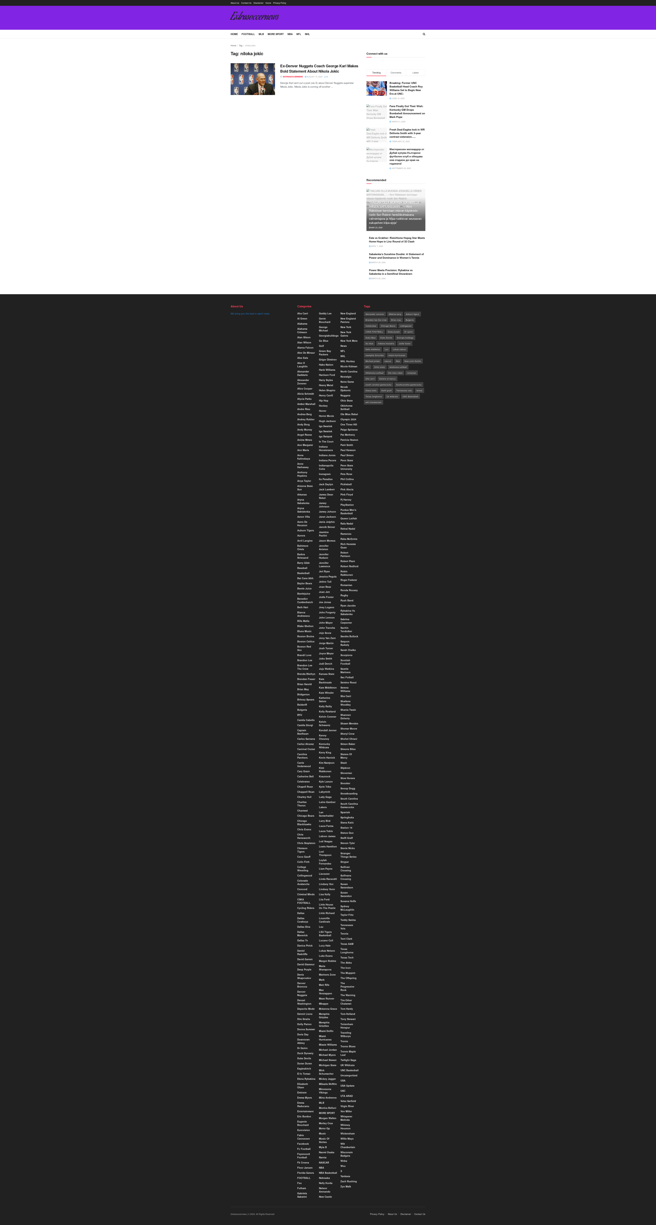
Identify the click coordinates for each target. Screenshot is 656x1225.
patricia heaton (349, 439)
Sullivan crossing (345, 868)
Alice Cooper (304, 388)
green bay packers (325, 352)
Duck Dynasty (305, 1053)
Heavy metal (326, 385)
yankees (345, 1176)
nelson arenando (324, 1189)
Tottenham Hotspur (346, 1025)
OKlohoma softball (375, 372)
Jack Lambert (327, 489)
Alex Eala (302, 357)
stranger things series (348, 855)
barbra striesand (302, 556)
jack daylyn (326, 484)
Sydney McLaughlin (347, 907)
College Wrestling (302, 868)
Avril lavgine (305, 540)
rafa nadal (346, 523)
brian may (303, 689)
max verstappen (325, 991)
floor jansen (305, 1167)
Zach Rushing (348, 1181)
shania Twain (348, 709)
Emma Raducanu (303, 1104)
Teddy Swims (348, 920)
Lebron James (327, 836)
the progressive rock (347, 986)
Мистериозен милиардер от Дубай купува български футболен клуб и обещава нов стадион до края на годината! (407, 156)
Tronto (344, 1041)
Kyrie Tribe (325, 786)
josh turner (326, 648)
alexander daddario (303, 373)
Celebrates (303, 781)
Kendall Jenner (328, 730)
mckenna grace (328, 1008)
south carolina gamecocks (379, 384)
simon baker (347, 744)
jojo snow (325, 633)
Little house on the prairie (327, 906)
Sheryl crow (347, 733)
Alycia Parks (304, 398)
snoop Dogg (347, 788)
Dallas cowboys (302, 919)
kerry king (325, 752)
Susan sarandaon (346, 885)
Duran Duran (304, 1063)
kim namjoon (326, 762)
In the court (326, 441)
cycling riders (305, 908)
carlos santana (306, 738)
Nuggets (345, 395)
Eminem (301, 1092)
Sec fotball (347, 677)
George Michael (323, 328)
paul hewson (348, 450)
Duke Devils (304, 1058)
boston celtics (306, 641)
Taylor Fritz (346, 914)
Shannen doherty (345, 716)
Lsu (321, 926)
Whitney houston (345, 1126)
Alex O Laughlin (302, 364)
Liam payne (325, 868)
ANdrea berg (395, 314)
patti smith (346, 445)
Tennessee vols (346, 926)
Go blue (369, 343)
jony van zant (327, 638)
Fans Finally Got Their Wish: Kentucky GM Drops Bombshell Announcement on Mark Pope (407, 111)
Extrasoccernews (254, 18)
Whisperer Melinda (346, 1118)
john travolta (327, 627)
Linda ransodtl (328, 879)
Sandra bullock (349, 636)
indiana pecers (327, 460)
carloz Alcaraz (305, 744)
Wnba (343, 1160)
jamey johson (327, 511)
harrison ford (327, 375)
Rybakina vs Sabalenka (347, 612)
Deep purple (394, 331)
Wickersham (347, 1133)
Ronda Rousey (349, 590)
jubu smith (325, 658)
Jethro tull (325, 581)
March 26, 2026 (378, 278)
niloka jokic (250, 45)
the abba (346, 962)
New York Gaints (345, 333)
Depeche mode (306, 1008)
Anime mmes (304, 439)
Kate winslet (326, 692)
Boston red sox (304, 648)
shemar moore (348, 728)
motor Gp (324, 1128)
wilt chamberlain (373, 402)
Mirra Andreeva (328, 1097)
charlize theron (302, 803)
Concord (302, 889)
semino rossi (348, 682)
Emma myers (304, 1097)
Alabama (302, 323)
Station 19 (346, 827)
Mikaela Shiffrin (328, 1084)
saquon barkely (345, 643)
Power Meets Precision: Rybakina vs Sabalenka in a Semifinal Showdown (391, 272)
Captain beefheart (303, 732)
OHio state (379, 367)
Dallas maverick (302, 933)
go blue (323, 340)
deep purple (304, 969)
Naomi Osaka (326, 1152)
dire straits (303, 1019)
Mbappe (323, 1003)
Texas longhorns (346, 950)
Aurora (301, 535)
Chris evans (304, 829)
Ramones (345, 533)
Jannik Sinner (327, 527)
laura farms (326, 826)
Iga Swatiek (325, 426)
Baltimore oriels (302, 547)
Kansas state (326, 674)
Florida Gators (305, 1172)
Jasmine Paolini (324, 533)
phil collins (347, 479)
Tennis (344, 933)
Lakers (323, 807)
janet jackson (327, 516)
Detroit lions (304, 1014)
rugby (344, 595)
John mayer (326, 622)
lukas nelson (327, 950)
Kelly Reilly (325, 706)
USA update (347, 1085)
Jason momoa (327, 540)
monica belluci (327, 1108)
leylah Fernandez (325, 861)
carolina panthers (302, 755)
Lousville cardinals (324, 919)
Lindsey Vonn (327, 889)
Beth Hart (302, 607)
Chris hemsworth (303, 836)
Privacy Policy (279, 2)
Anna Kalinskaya (303, 456)
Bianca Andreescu (303, 614)
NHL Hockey (347, 361)
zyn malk (345, 1186)
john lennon (327, 617)
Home (268, 2)
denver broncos (302, 984)
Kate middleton (328, 687)
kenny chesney (324, 737)
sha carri (345, 696)
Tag (240, 45)
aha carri (302, 313)
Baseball (302, 568)
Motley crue (326, 1123)
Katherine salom (324, 699)
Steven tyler (347, 843)
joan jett (324, 592)
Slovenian (346, 773)
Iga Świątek (325, 436)
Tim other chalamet (346, 1001)
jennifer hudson (324, 556)
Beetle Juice (304, 588)
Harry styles (326, 380)
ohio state (346, 400)
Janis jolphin (327, 521)
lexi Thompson (325, 853)
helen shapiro (327, 390)
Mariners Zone (327, 974)
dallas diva (303, 926)
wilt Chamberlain (347, 1145)
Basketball (303, 573)
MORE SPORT (276, 34)
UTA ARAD (346, 1096)
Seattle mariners (345, 670)
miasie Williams (328, 1044)
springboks (347, 817)
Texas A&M (346, 943)
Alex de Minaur (306, 352)
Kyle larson (326, 781)
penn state (346, 460)
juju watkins (326, 668)
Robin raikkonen (346, 573)
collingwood (304, 875)
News (343, 346)
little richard (327, 913)
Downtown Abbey (303, 1041)
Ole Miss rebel (349, 414)
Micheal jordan (373, 361)
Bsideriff (302, 704)
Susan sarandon (346, 894)
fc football (304, 1149)
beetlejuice (303, 593)
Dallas (300, 913)
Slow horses (347, 778)
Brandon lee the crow (304, 667)
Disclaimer (258, 2)
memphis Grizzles (324, 1015)
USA (342, 1080)
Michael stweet (328, 1060)
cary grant (303, 771)
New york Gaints (413, 361)
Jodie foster (326, 597)
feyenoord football (303, 1155)
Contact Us (246, 2)
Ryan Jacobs (348, 605)
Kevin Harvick (327, 757)
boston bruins (305, 636)
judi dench (325, 663)
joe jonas (325, 602)
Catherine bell (305, 776)
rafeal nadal (347, 528)
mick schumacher (326, 1072)
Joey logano (326, 607)
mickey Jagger (327, 1078)
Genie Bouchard (324, 320)
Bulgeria (302, 709)
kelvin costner (327, 716)
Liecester (324, 873)
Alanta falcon (305, 347)
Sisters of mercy (387, 378)
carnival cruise (306, 749)
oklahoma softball (398, 367)
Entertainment (305, 1111)
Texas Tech (347, 957)
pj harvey (345, 499)
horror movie (326, 416)
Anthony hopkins (302, 474)
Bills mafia (303, 621)
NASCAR (324, 1162)
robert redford (349, 566)
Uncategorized (348, 1075)
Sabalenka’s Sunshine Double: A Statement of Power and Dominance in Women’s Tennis (396, 256)
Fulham (301, 1188)
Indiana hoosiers (386, 343)
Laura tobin (326, 831)
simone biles (348, 749)
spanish (345, 812)
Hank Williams (327, 369)
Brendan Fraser (306, 679)
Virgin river (347, 1106)
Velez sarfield (348, 1101)
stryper (344, 861)
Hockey (323, 405)
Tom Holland (347, 1014)
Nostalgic (346, 376)
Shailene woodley (345, 702)
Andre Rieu (303, 409)
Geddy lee (325, 313)
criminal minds (306, 894)
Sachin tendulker (346, 629)
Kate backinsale (325, 680)
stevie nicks (347, 848)
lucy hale (325, 945)
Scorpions (346, 655)
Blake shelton (305, 626)
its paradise (326, 479)
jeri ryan (324, 571)
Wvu (343, 1166)
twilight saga (348, 1060)
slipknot (345, 768)
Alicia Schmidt (305, 393)
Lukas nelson (399, 349)
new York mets (349, 340)
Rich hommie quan (348, 545)
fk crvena (303, 1162)
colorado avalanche (303, 882)
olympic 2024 (348, 419)
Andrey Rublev (306, 419)
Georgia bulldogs (405, 337)
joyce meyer (326, 653)
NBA (290, 34)
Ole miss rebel (395, 372)
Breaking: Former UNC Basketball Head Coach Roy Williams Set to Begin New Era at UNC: (406, 88)
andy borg (303, 424)
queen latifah (348, 518)
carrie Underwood (304, 764)
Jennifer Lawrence (324, 564)
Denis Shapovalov (304, 976)
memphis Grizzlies (324, 1024)
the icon (345, 967)
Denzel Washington (304, 1001)
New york (345, 327)
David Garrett (305, 959)
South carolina (349, 798)
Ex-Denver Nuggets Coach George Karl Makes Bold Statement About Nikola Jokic (319, 68)
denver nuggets (302, 993)
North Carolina (348, 371)
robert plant (347, 561)
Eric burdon (304, 1116)
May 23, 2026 (376, 227)
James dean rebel (326, 496)
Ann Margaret (305, 445)
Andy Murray (304, 429)
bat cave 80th (305, 578)
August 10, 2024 (314, 76)
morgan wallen (327, 1118)
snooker (345, 783)
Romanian (346, 585)
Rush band (346, 600)
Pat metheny (347, 434)
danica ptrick (305, 945)
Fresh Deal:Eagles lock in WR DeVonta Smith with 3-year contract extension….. (407, 133)
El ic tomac (304, 1073)
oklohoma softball (346, 407)
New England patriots (348, 320)
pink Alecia (346, 489)
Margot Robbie (327, 961)
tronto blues (348, 1046)
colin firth (303, 861)
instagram (325, 474)
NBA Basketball (328, 1172)
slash (343, 762)
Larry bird (324, 820)
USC (342, 1090)
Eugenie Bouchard (303, 1123)
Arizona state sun (305, 487)
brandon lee (304, 660)
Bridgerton (303, 694)
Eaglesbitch (304, 1068)
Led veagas (325, 841)
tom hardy (346, 1008)
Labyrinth (324, 791)
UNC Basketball (349, 1070)
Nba (398, 361)
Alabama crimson (302, 330)
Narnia (322, 1157)
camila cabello (306, 720)
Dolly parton (304, 1024)
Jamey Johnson (324, 504)
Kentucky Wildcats (324, 745)
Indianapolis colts (326, 467)
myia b (323, 1147)
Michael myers (327, 1055)
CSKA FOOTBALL (304, 901)
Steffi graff (346, 838)
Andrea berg (304, 414)
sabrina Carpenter (346, 620)
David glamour (306, 964)
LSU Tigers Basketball (325, 933)
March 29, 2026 (378, 262)
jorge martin (326, 643)
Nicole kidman (348, 366)
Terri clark (346, 938)
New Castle (325, 1196)
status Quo (347, 832)
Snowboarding (349, 793)
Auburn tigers (305, 530)
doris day (303, 1034)
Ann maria (303, 450)
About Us (235, 2)
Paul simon (347, 455)
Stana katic (347, 822)
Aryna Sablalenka (303, 509)
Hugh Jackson (327, 421)
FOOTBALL (248, 34)
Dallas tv (302, 940)
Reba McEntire (348, 539)
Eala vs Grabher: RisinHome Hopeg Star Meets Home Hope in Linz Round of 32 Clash (397, 239)
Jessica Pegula (328, 576)
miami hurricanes (325, 1037)
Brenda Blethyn (306, 674)
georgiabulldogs (329, 335)
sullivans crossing (345, 877)
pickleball (346, 484)
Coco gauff (303, 856)
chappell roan (306, 791)
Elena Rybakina (306, 1078)
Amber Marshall (306, 404)
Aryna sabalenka (303, 501)
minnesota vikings (325, 1090)
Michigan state (327, 1065)
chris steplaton (306, 843)
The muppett (347, 973)
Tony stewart (348, 1019)
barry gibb (303, 562)
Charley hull (304, 797)
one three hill (348, 424)
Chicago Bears (305, 815)
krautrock (324, 776)
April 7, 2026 (377, 246)
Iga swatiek (325, 431)
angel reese (304, 434)
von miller (346, 1111)
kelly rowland (327, 711)
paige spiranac (349, 429)
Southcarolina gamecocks (409, 384)
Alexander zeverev (303, 381)
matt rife (324, 984)
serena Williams (345, 689)
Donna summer (306, 1029)
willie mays (347, 1138)
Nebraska (324, 1178)
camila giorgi (305, 725)
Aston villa (303, 516)
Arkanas (302, 494)
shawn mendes (349, 723)
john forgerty (327, 612)
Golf (321, 346)
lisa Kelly (324, 894)
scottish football (345, 661)
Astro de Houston (302, 523)
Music (322, 1133)
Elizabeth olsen (302, 1085)
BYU (299, 715)
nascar (388, 361)
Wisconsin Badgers (346, 1154)
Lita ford (324, 899)
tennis (419, 390)
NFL (298, 34)
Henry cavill (326, 395)
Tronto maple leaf (348, 1053)
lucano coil (326, 940)
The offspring (348, 978)
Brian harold (304, 684)
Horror (322, 410)
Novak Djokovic (345, 388)
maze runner (326, 998)
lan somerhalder (326, 814)
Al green (302, 318)
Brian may (396, 319)
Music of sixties (324, 1140)
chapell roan (305, 786)
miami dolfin (326, 1031)
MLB (261, 34)
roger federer (348, 580)
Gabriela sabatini (302, 1195)
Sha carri (370, 378)
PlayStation (347, 504)
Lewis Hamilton (328, 846)
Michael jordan (328, 1049)
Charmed (302, 810)
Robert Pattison (345, 554)
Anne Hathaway (303, 465)
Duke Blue (371, 337)
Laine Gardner (327, 802)
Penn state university (346, 467)
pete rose (346, 474)
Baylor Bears (304, 583)
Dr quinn (302, 1048)
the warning (347, 995)
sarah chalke (348, 650)
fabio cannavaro (303, 1136)
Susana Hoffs (348, 901)
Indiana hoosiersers (326, 448)
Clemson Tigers (302, 849)
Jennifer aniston (324, 547)
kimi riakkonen (325, 769)
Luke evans (326, 955)
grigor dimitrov (328, 359)
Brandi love (304, 655)
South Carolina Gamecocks (349, 805)
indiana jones (327, 455)
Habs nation (326, 364)
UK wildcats (347, 1065)
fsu (299, 1183)
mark (322, 979)
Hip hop (323, 400)
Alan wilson (304, 342)
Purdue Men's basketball (348, 511)
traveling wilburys (345, 1034)
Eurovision (303, 1130)
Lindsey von (326, 884)
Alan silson (304, 337)
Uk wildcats (392, 396)
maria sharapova (325, 967)
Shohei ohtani (348, 738)
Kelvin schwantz (324, 723)
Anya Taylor (304, 480)
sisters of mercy (346, 755)
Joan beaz (325, 586)
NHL (307, 34)
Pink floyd (346, 494)
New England (348, 313)
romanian (411, 372)
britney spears (305, 699)
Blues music (304, 631)
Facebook (303, 1143)
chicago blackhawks (304, 822)
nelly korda (325, 1183)
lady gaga (325, 797)
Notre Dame (347, 381)
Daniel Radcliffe (302, 952)
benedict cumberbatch (305, 600)
